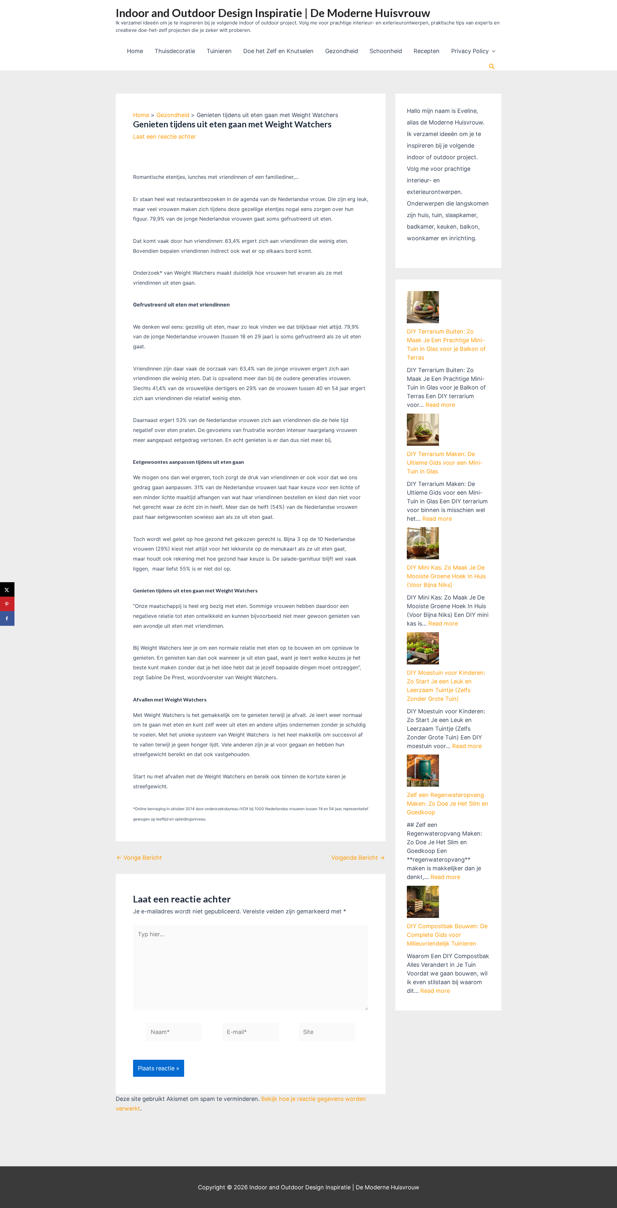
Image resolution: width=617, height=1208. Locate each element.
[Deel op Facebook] (7, 618)
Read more (440, 404)
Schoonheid (386, 51)
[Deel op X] (7, 589)
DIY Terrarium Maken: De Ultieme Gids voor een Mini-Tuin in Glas (444, 463)
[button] (492, 66)
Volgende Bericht (358, 858)
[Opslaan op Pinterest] (7, 604)
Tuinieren (219, 51)
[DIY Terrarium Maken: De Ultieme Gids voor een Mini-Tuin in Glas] (423, 430)
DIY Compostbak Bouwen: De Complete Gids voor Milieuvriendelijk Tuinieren (447, 935)
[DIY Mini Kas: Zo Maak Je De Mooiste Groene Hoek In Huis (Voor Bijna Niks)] (423, 543)
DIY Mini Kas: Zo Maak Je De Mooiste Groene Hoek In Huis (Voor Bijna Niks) (446, 576)
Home (135, 51)
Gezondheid (341, 51)
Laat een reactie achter (164, 136)
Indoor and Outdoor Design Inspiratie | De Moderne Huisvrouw (273, 12)
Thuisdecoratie (175, 51)
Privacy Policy (470, 51)
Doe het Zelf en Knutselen (278, 51)
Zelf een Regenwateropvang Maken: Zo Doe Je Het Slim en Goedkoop (447, 804)
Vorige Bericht (139, 858)
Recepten (427, 51)
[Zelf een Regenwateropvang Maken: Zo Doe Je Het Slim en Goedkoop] (423, 771)
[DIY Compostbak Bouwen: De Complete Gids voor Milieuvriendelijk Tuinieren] (423, 902)
